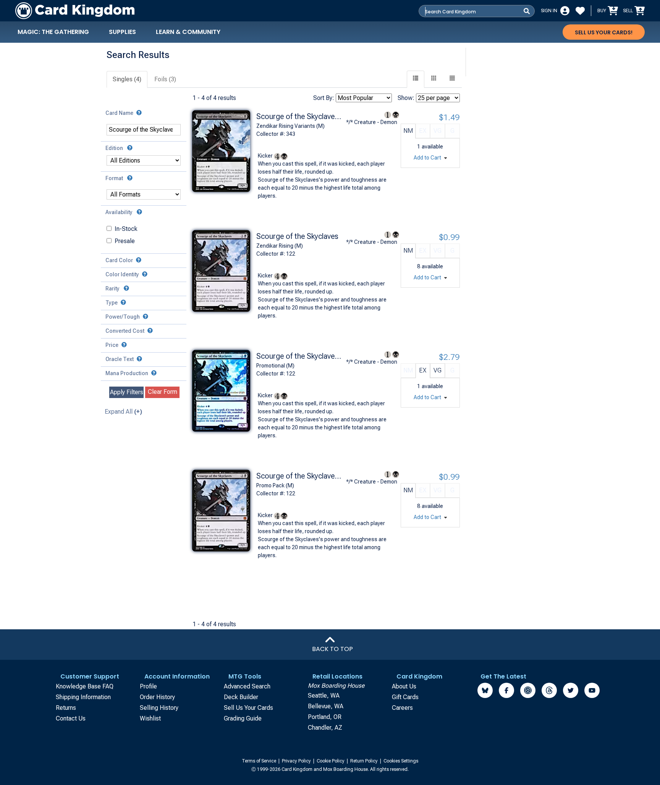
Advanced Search (247, 686)
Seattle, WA (324, 695)
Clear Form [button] (162, 391)
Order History (157, 697)
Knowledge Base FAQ (84, 686)
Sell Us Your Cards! (603, 32)
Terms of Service (259, 761)
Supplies (122, 31)
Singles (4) (127, 79)
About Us (404, 686)
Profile (148, 686)
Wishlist (150, 718)
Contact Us (71, 718)
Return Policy (364, 761)
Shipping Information (83, 697)
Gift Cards (405, 697)
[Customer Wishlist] (580, 10)
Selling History (159, 707)
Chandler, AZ (325, 727)
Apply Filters (126, 392)
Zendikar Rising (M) (279, 246)
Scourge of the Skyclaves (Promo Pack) (300, 475)
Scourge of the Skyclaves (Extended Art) (300, 116)
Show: (406, 98)
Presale (125, 241)
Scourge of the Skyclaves (297, 236)
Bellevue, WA (325, 706)
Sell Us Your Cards (248, 707)
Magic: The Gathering (53, 31)
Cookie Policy (331, 761)
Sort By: (323, 98)
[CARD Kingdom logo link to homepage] (74, 10)
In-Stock (126, 228)
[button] (452, 79)
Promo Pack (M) (275, 485)
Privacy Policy (297, 761)
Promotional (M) (275, 366)
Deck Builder (241, 697)
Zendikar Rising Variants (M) (290, 126)
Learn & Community (188, 31)
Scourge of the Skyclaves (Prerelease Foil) (300, 356)
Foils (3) (165, 79)
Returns (66, 707)
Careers (402, 707)
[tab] (127, 79)
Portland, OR (324, 717)
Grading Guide (243, 718)
